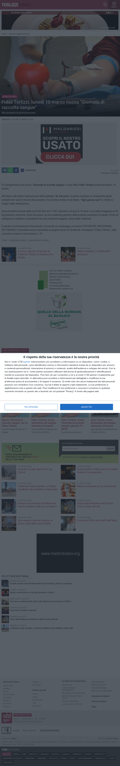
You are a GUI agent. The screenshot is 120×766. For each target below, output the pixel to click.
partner (26, 362)
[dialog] (60, 383)
